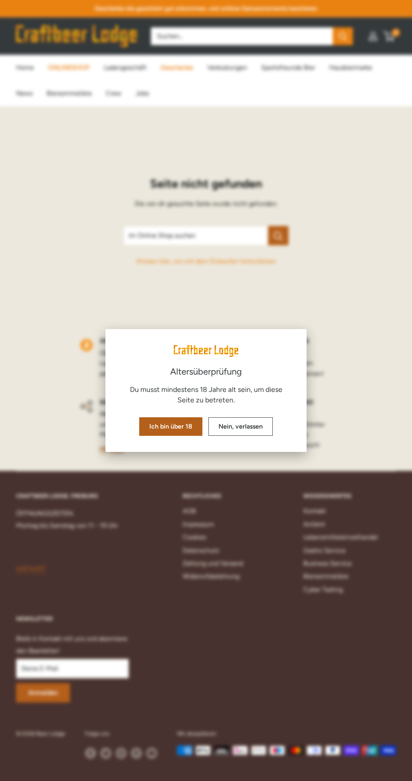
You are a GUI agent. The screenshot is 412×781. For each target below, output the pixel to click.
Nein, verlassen (240, 426)
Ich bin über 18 (170, 426)
